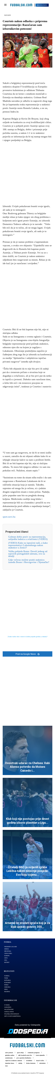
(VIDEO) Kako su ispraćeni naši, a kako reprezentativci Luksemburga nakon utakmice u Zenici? (28, 545)
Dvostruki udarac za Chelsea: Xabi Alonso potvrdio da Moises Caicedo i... (27, 766)
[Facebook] (18, 71)
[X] (24, 71)
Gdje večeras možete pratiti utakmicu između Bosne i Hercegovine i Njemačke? (28, 560)
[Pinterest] (30, 71)
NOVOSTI (7, 15)
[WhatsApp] (36, 71)
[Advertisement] (27, 172)
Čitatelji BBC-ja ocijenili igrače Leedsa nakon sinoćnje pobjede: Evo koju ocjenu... (27, 871)
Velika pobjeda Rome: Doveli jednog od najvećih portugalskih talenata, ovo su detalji (27, 553)
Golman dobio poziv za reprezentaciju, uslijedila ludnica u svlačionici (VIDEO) (28, 537)
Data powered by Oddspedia (27, 1025)
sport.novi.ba (9, 516)
